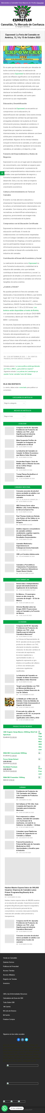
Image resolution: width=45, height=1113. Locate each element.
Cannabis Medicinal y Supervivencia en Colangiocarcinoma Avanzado (27, 546)
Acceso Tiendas (8, 971)
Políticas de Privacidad (11, 966)
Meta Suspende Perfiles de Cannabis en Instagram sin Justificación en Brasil (26, 442)
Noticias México (17, 358)
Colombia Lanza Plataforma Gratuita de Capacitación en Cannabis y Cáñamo (26, 833)
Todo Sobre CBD (9, 1002)
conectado (22, 387)
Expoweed (19, 74)
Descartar (40, 3)
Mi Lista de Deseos (9, 1011)
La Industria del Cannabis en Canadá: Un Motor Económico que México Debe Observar (27, 453)
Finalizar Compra (9, 1019)
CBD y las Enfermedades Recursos (15, 994)
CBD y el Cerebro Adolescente (27, 554)
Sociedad (27, 358)
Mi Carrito (6, 1015)
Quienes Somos (8, 962)
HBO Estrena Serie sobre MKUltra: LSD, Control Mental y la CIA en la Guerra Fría (27, 508)
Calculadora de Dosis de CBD (13, 998)
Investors (6, 983)
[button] (4, 1108)
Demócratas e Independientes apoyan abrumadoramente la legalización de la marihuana (27, 586)
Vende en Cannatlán (10, 958)
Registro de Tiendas (10, 979)
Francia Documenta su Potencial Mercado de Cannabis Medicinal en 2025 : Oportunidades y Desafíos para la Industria (28, 846)
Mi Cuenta (6, 1007)
